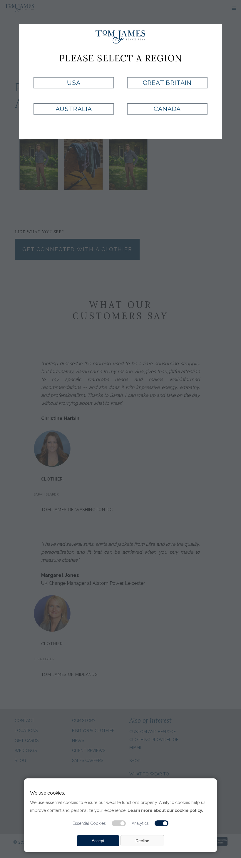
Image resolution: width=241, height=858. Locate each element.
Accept (98, 840)
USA (74, 82)
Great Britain (167, 82)
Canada (167, 109)
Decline (142, 840)
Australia (74, 109)
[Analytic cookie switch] (162, 823)
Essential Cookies (89, 823)
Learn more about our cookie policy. (165, 810)
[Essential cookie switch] (119, 823)
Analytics (140, 823)
